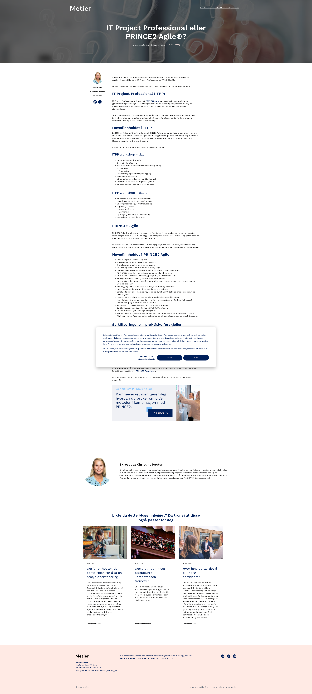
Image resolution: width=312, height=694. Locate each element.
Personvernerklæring (198, 687)
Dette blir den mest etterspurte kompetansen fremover (150, 575)
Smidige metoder (158, 45)
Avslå (196, 358)
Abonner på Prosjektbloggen (104, 670)
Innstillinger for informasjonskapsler (147, 357)
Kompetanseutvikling (140, 45)
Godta (169, 358)
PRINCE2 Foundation (145, 371)
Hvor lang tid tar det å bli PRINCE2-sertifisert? (200, 573)
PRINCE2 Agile (152, 101)
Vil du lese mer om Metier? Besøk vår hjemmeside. (219, 8)
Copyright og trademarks (224, 687)
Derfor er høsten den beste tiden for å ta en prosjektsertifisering (104, 573)
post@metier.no (83, 670)
